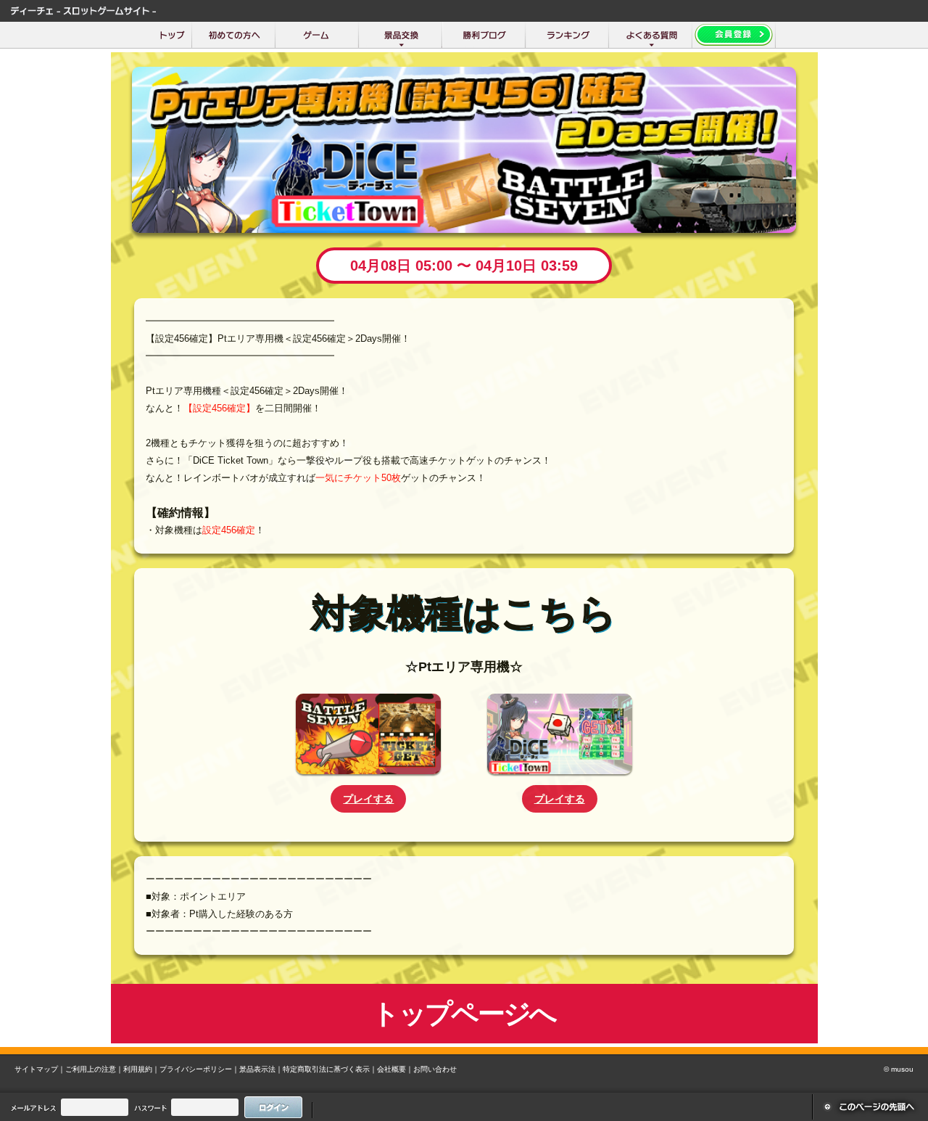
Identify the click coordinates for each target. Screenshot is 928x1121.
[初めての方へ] (234, 35)
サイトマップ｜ (39, 1069)
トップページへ (463, 1013)
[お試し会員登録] (734, 35)
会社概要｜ (395, 1069)
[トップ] (172, 35)
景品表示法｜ (261, 1069)
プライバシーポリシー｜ (199, 1069)
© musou (899, 1069)
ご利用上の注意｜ (94, 1069)
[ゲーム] (317, 35)
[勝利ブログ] (484, 35)
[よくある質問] (650, 35)
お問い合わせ (435, 1069)
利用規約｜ (141, 1069)
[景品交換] (400, 35)
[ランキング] (567, 35)
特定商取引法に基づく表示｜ (330, 1069)
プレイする (368, 799)
